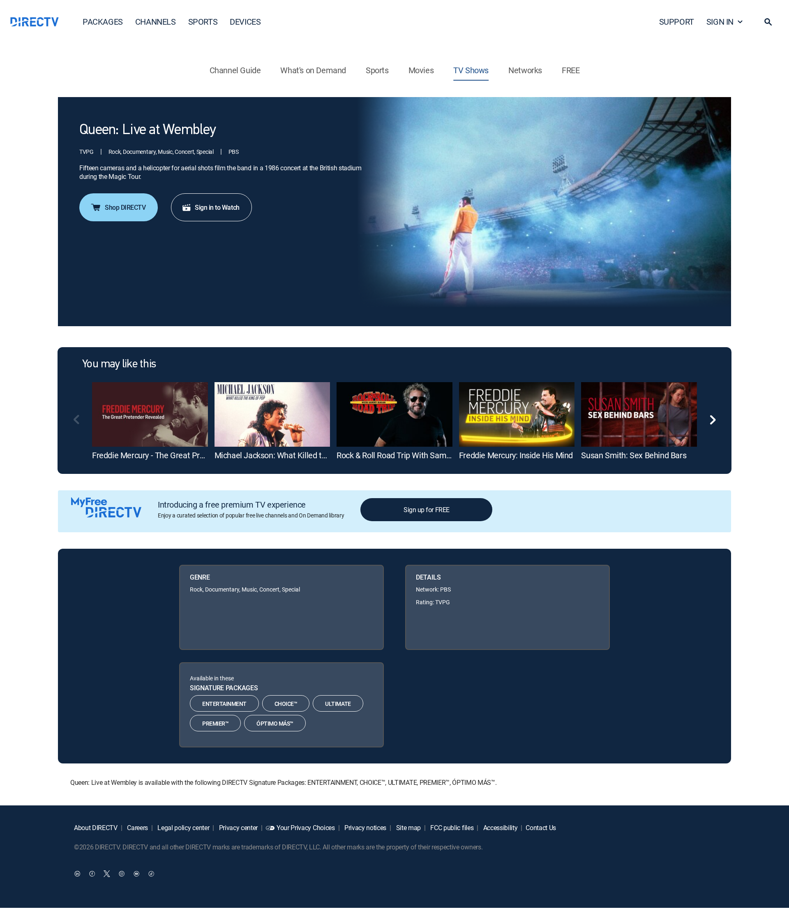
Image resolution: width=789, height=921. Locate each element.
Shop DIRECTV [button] (125, 207)
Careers (137, 827)
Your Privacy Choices (306, 827)
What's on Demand (313, 70)
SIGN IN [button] (720, 21)
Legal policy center (183, 827)
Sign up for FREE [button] (426, 509)
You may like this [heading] (119, 364)
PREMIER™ (215, 723)
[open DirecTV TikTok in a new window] (151, 873)
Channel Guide (235, 70)
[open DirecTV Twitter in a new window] (107, 873)
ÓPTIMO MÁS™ (274, 723)
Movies (421, 70)
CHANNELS (155, 21)
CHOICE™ (286, 704)
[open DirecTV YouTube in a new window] (136, 873)
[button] (768, 22)
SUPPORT (676, 21)
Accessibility (500, 827)
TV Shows (471, 70)
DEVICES (245, 21)
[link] (150, 414)
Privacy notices (364, 827)
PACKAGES (103, 21)
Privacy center (237, 827)
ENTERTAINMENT (224, 704)
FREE (570, 70)
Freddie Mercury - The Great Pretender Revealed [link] (176, 455)
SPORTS (203, 21)
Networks (525, 70)
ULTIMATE (338, 704)
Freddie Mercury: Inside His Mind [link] (516, 455)
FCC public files (451, 827)
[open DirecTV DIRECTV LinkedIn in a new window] (77, 873)
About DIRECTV (96, 827)
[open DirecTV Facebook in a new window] (92, 873)
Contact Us (541, 827)
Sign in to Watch (217, 207)
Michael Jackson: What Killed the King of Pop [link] (294, 455)
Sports (377, 70)
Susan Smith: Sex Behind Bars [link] (633, 455)
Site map (407, 827)
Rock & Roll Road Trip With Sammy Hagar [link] (408, 455)
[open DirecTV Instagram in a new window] (121, 873)
